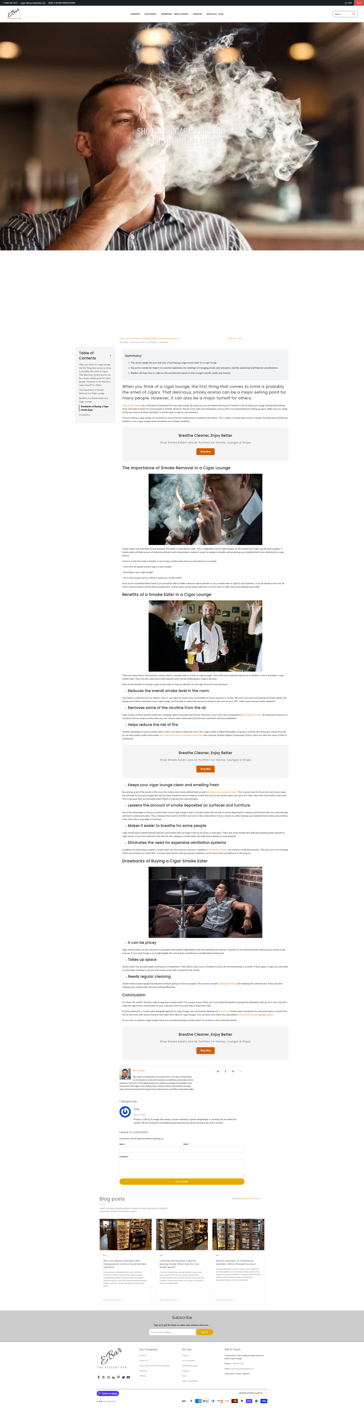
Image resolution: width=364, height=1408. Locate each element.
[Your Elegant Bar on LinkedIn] (113, 1377)
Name (122, 1144)
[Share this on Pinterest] (233, 1071)
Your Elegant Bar (109, 1401)
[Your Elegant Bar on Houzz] (104, 1377)
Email (186, 1144)
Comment (124, 1157)
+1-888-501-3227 (10, 2)
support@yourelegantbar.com (33, 2)
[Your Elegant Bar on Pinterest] (118, 1377)
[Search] (353, 14)
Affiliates (142, 1376)
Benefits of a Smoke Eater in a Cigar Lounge (93, 400)
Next (240, 339)
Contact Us (143, 1361)
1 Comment (163, 342)
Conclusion (84, 414)
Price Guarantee (188, 1361)
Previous (232, 339)
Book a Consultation (190, 1381)
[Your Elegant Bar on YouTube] (128, 1377)
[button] (137, 14)
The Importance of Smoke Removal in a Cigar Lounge (92, 392)
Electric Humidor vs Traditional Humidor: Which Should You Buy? (236, 1262)
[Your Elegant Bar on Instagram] (108, 1377)
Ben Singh (139, 1070)
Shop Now (205, 451)
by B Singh (123, 342)
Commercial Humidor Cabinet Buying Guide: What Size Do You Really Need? (179, 1264)
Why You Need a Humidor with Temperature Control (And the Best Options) (125, 1264)
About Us (143, 1355)
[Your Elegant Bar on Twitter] (123, 1377)
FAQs (184, 1376)
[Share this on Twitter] (218, 1071)
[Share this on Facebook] (225, 1071)
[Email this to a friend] (240, 1071)
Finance (185, 1355)
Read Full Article (112, 1300)
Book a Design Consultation (61, 2)
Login (350, 3)
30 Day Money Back (190, 1366)
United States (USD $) (250, 1393)
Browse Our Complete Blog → (247, 1199)
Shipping (185, 1371)
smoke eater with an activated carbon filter (182, 735)
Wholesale (143, 1371)
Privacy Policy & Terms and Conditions (154, 1366)
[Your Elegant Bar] (14, 14)
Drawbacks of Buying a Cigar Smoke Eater (95, 408)
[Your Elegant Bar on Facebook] (99, 1377)
